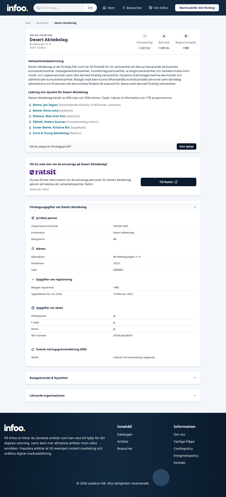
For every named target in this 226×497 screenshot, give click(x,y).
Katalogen (124, 434)
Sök (90, 8)
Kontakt (180, 462)
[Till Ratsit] (113, 172)
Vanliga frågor (184, 441)
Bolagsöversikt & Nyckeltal (49, 378)
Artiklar (122, 441)
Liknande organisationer (47, 395)
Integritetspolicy (186, 455)
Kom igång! (187, 146)
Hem (111, 8)
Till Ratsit (166, 182)
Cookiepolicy (183, 448)
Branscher (134, 8)
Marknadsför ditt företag (197, 8)
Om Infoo (161, 8)
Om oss (179, 434)
